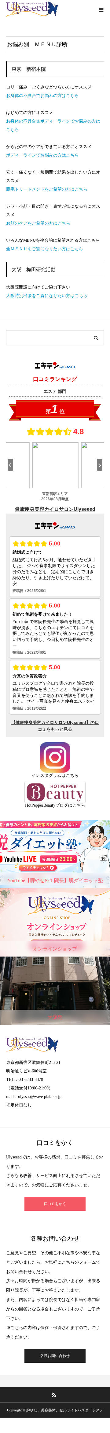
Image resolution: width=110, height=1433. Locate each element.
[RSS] (54, 1395)
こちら (72, 775)
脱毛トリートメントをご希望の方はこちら (46, 189)
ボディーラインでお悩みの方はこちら (42, 155)
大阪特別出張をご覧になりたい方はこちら (46, 295)
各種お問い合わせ (55, 1356)
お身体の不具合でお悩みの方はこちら (42, 95)
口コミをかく (55, 1204)
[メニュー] (101, 9)
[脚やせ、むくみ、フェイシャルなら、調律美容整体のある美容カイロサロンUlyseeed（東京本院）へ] (32, 9)
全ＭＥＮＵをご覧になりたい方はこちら (44, 249)
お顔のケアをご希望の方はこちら (38, 223)
